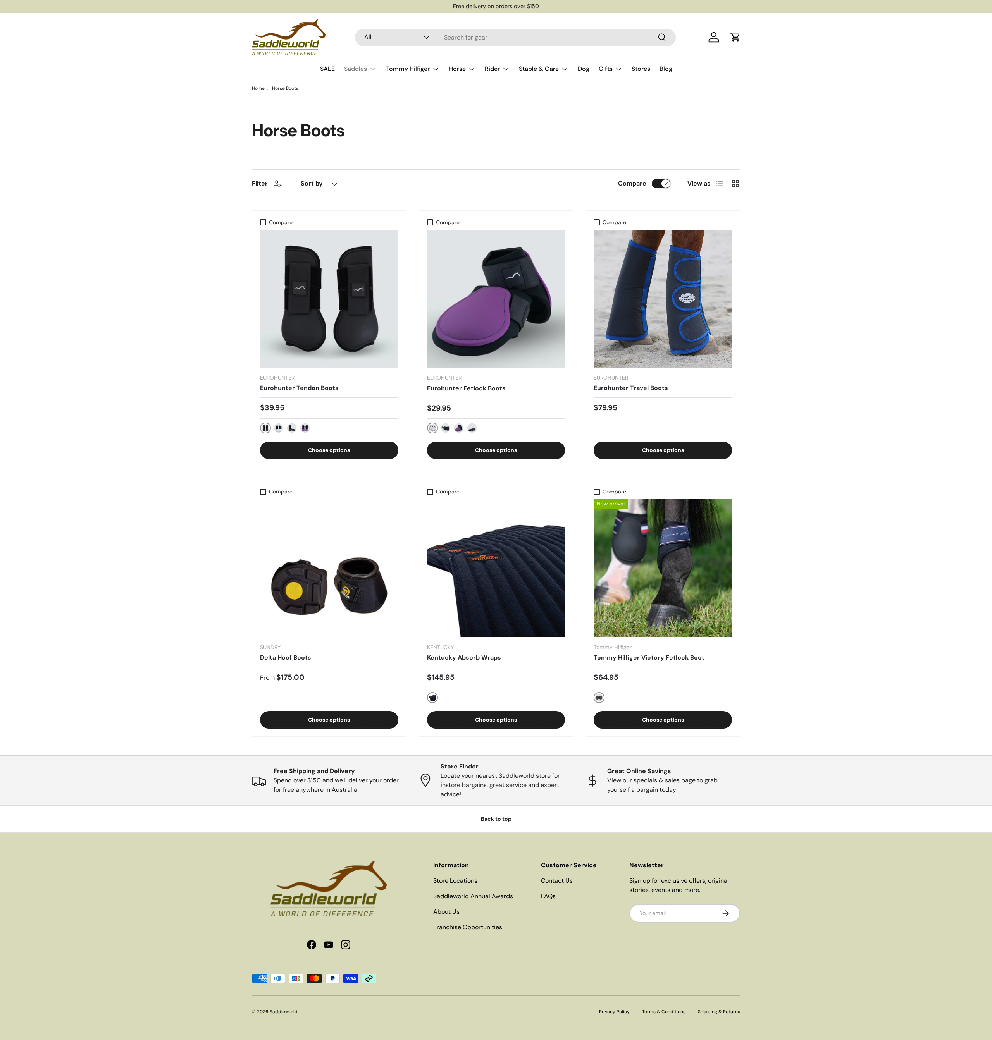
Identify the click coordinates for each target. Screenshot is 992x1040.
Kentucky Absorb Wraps (464, 657)
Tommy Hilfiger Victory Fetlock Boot (649, 657)
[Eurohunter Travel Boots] (663, 299)
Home (258, 88)
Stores (641, 69)
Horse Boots (285, 88)
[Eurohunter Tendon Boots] (329, 299)
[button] (735, 37)
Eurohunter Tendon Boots (299, 388)
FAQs (548, 896)
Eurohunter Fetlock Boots (466, 388)
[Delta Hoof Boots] (329, 568)
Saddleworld (284, 1012)
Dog (583, 69)
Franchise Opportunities (467, 927)
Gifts (606, 69)
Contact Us (557, 881)
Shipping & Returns (719, 1012)
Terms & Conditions (663, 1012)
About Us (446, 912)
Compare (632, 183)
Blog (666, 69)
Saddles (355, 69)
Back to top (496, 818)
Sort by (312, 183)
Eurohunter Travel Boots (631, 388)
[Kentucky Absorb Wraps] (496, 568)
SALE (327, 69)
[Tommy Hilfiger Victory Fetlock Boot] (663, 568)
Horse (457, 69)
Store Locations (455, 881)
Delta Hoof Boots (285, 657)
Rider (492, 69)
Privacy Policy (614, 1012)
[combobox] (515, 37)
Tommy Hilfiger (408, 69)
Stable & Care (539, 69)
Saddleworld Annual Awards (473, 896)
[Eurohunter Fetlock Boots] (496, 299)
